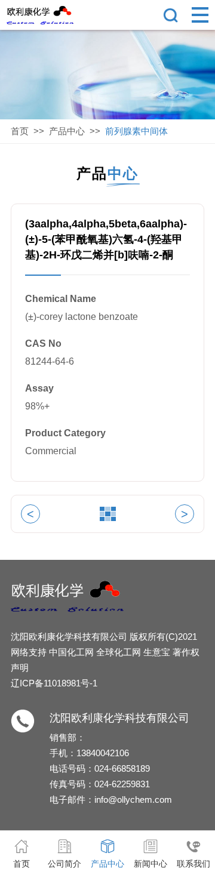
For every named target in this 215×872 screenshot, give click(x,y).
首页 (20, 131)
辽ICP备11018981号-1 (54, 683)
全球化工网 (118, 652)
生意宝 (156, 652)
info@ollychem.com (133, 799)
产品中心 (67, 131)
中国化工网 (71, 652)
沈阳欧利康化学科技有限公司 (69, 636)
